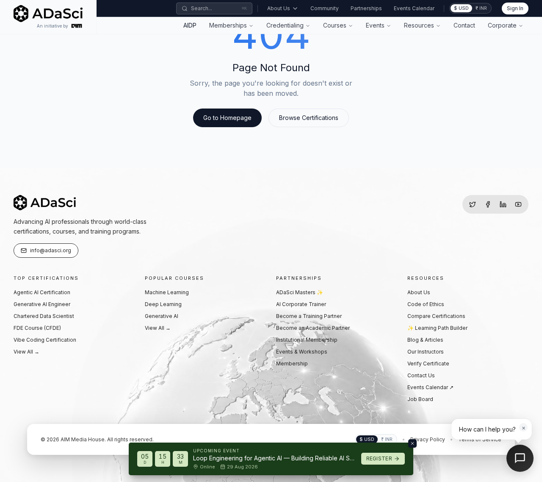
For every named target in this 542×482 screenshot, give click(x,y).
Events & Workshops (301, 351)
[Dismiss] (412, 443)
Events (375, 25)
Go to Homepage (227, 117)
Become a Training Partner (309, 316)
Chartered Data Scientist (44, 316)
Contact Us (421, 375)
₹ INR (481, 8)
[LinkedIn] (503, 204)
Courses (334, 25)
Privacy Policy (427, 439)
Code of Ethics (425, 304)
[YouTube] (518, 204)
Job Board (420, 399)
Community (324, 8)
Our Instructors (425, 351)
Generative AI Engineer (42, 304)
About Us (278, 8)
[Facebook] (488, 204)
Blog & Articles (425, 340)
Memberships (228, 25)
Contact (464, 25)
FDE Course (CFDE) (37, 328)
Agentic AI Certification (42, 292)
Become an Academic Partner (313, 328)
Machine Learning (167, 292)
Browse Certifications (308, 117)
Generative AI (161, 316)
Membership (292, 363)
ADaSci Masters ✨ (299, 292)
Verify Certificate (428, 363)
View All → (26, 351)
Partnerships (366, 8)
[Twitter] (472, 204)
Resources (419, 25)
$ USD (461, 8)
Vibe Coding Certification (45, 340)
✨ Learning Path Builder (437, 328)
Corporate (502, 25)
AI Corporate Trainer (301, 304)
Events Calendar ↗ (430, 387)
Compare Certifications (436, 316)
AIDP (189, 25)
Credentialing (285, 25)
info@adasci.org (50, 250)
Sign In (515, 8)
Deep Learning (163, 304)
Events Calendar (414, 8)
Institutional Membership (306, 340)
